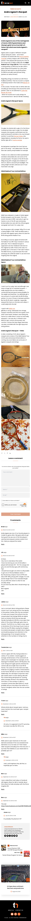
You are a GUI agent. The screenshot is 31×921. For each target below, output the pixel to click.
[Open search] (25, 3)
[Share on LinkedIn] (10, 454)
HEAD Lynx (12, 308)
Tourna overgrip (17, 140)
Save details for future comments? (11, 500)
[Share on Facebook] (2, 454)
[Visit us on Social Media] (12, 914)
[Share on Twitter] (5, 454)
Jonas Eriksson (14, 17)
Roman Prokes (18, 136)
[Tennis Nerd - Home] (10, 3)
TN (4, 717)
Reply (2, 544)
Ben (2, 774)
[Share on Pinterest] (8, 454)
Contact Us (19, 910)
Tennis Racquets (15, 9)
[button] (3, 880)
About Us (11, 910)
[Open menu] (29, 3)
